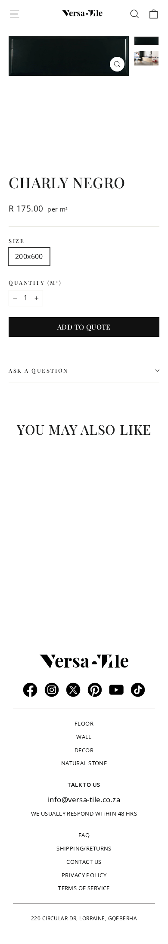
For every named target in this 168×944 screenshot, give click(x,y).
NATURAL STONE (84, 763)
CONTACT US (83, 862)
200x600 (29, 256)
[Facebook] (30, 689)
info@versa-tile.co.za (84, 799)
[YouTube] (116, 689)
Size (17, 240)
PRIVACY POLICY (84, 875)
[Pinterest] (94, 689)
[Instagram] (51, 689)
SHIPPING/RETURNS (84, 848)
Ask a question (38, 370)
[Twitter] (73, 689)
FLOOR (84, 723)
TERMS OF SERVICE (84, 888)
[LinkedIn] (138, 689)
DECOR (84, 750)
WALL (84, 737)
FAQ (84, 835)
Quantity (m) (35, 282)
